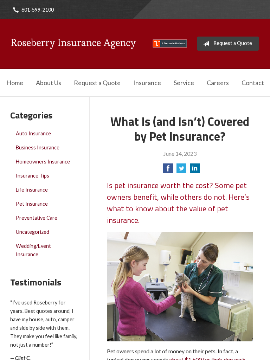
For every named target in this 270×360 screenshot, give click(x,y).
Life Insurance (32, 190)
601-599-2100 (37, 10)
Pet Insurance (32, 204)
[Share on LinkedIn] (195, 170)
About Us (48, 82)
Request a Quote (232, 43)
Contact (253, 82)
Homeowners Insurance (43, 162)
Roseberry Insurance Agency (99, 43)
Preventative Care (36, 218)
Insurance (147, 82)
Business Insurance (37, 147)
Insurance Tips (32, 176)
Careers (218, 82)
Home (14, 82)
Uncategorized (32, 232)
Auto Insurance (33, 133)
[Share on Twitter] (181, 170)
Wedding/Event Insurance (33, 250)
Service (184, 82)
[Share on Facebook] (168, 170)
